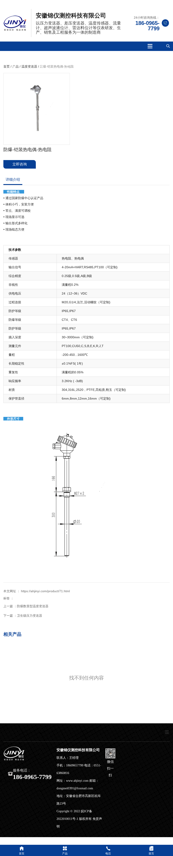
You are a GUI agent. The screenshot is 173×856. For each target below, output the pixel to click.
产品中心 (67, 63)
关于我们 (41, 63)
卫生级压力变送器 (29, 615)
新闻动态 (121, 63)
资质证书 (94, 63)
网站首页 (14, 63)
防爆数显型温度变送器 (32, 606)
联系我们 (147, 63)
